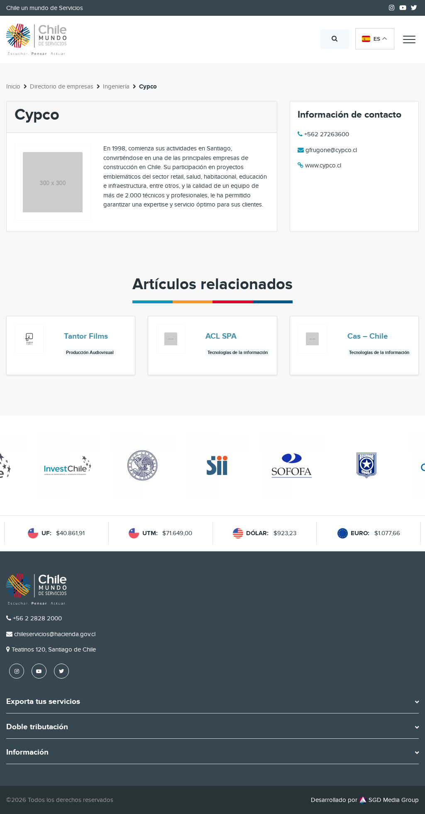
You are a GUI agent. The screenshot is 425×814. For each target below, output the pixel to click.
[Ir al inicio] (36, 39)
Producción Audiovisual (90, 352)
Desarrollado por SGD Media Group (365, 800)
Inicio (13, 86)
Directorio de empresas (61, 86)
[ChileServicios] (36, 589)
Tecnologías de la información (238, 352)
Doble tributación (37, 727)
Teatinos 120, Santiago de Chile (54, 649)
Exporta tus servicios (43, 701)
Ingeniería (116, 86)
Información (27, 752)
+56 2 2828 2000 (37, 618)
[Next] (412, 359)
